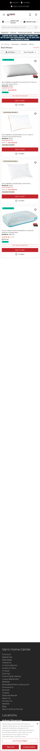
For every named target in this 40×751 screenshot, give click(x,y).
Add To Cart (20, 100)
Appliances (7, 657)
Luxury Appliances (10, 679)
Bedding (24, 44)
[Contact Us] (30, 14)
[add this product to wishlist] (35, 61)
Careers (5, 693)
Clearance (6, 663)
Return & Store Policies (12, 709)
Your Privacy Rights (20, 741)
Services (5, 690)
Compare (21, 105)
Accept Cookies (29, 747)
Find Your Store (20, 6)
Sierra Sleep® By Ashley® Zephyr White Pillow (16, 183)
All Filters (11, 52)
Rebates (5, 682)
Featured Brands (9, 695)
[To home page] (11, 14)
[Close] (37, 723)
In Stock (5, 671)
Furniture (6, 654)
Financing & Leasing (11, 676)
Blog (4, 706)
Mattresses (15, 44)
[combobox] (29, 52)
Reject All (10, 747)
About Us (6, 698)
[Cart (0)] (36, 14)
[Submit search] (36, 27)
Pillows (31, 44)
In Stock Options (9, 665)
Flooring (6, 674)
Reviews (5, 704)
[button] (14, 2)
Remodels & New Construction (15, 685)
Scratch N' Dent (9, 668)
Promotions (7, 687)
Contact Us (7, 701)
